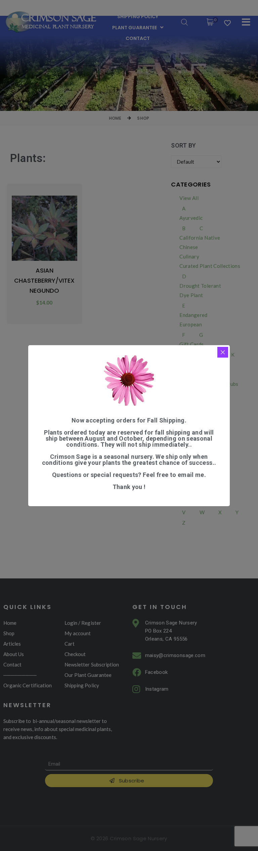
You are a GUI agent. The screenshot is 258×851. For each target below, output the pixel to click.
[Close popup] (222, 352)
